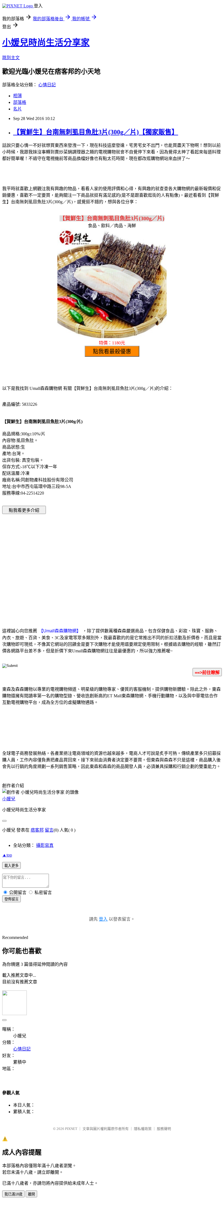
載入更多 (11, 866)
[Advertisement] (65, 562)
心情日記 (47, 84)
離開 (31, 1194)
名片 (17, 109)
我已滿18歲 (13, 1194)
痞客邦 (37, 830)
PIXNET (71, 1129)
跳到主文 (11, 57)
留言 (49, 830)
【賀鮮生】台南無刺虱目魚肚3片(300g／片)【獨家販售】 (95, 132)
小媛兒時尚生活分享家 (46, 42)
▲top (7, 855)
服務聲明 (164, 1129)
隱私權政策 (143, 1129)
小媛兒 (8, 798)
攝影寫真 (45, 845)
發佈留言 (11, 899)
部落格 (19, 102)
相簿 (17, 95)
